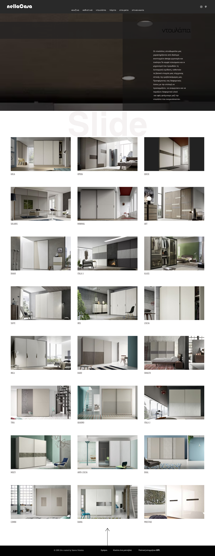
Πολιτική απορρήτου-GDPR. (149, 550)
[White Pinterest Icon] (205, 6)
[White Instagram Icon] (201, 6)
